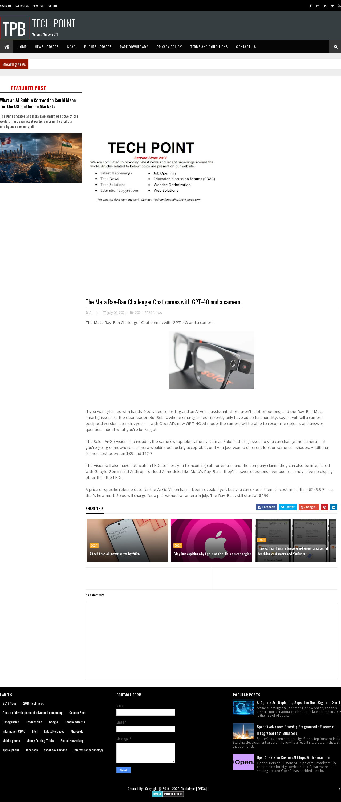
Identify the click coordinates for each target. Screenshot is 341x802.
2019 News (10, 703)
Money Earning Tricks (40, 740)
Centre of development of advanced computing (33, 712)
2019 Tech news (33, 703)
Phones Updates (97, 46)
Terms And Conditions (209, 46)
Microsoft (77, 731)
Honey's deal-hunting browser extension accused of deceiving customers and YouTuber (292, 550)
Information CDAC (14, 731)
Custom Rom (77, 712)
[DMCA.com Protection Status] (168, 795)
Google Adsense (75, 722)
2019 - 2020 (171, 788)
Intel (35, 731)
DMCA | (203, 788)
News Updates (46, 46)
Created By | (136, 788)
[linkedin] (325, 6)
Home (22, 46)
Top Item (52, 5)
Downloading (34, 722)
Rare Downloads (134, 46)
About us (38, 5)
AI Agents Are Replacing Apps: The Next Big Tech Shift (298, 702)
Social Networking (72, 740)
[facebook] (311, 6)
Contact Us (22, 5)
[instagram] (318, 6)
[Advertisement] (42, 269)
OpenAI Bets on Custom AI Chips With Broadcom (293, 757)
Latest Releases (54, 731)
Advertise (5, 5)
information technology (88, 750)
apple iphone (11, 750)
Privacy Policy (169, 46)
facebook (32, 750)
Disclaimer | (189, 788)
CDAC (71, 46)
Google (53, 722)
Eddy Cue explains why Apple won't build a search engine (212, 553)
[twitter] (332, 6)
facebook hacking (55, 750)
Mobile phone (11, 740)
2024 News (153, 312)
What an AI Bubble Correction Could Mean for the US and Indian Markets (38, 103)
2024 (139, 312)
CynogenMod (11, 722)
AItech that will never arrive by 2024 (115, 553)
